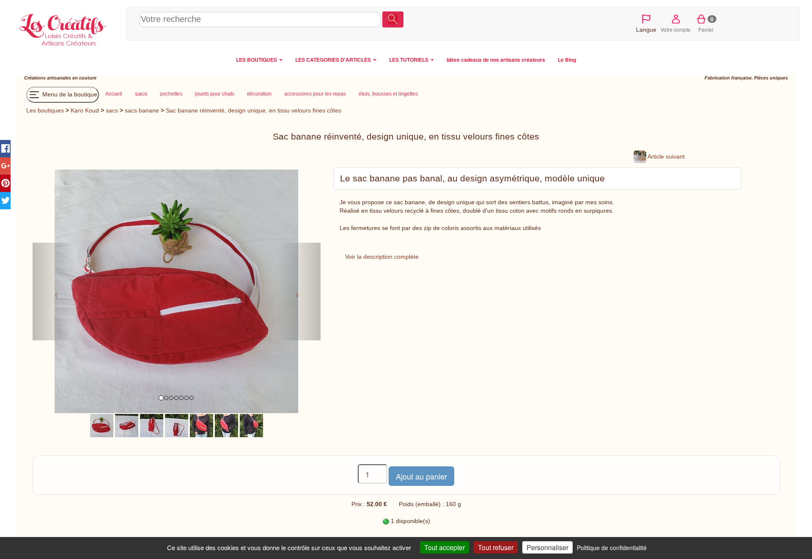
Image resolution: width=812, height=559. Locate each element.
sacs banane (142, 110)
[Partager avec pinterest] (5, 183)
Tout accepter (444, 547)
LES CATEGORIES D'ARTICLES (333, 59)
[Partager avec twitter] (5, 200)
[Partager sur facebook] (5, 148)
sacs (112, 110)
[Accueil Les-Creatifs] (69, 28)
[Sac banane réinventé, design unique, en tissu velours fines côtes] (101, 425)
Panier (706, 24)
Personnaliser (547, 547)
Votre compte (676, 29)
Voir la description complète (382, 256)
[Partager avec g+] (5, 166)
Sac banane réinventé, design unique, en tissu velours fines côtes (253, 110)
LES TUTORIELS (409, 59)
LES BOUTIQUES (257, 59)
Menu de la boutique (69, 94)
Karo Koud (85, 110)
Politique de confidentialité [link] (612, 547)
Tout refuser (495, 547)
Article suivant (665, 156)
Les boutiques (45, 110)
